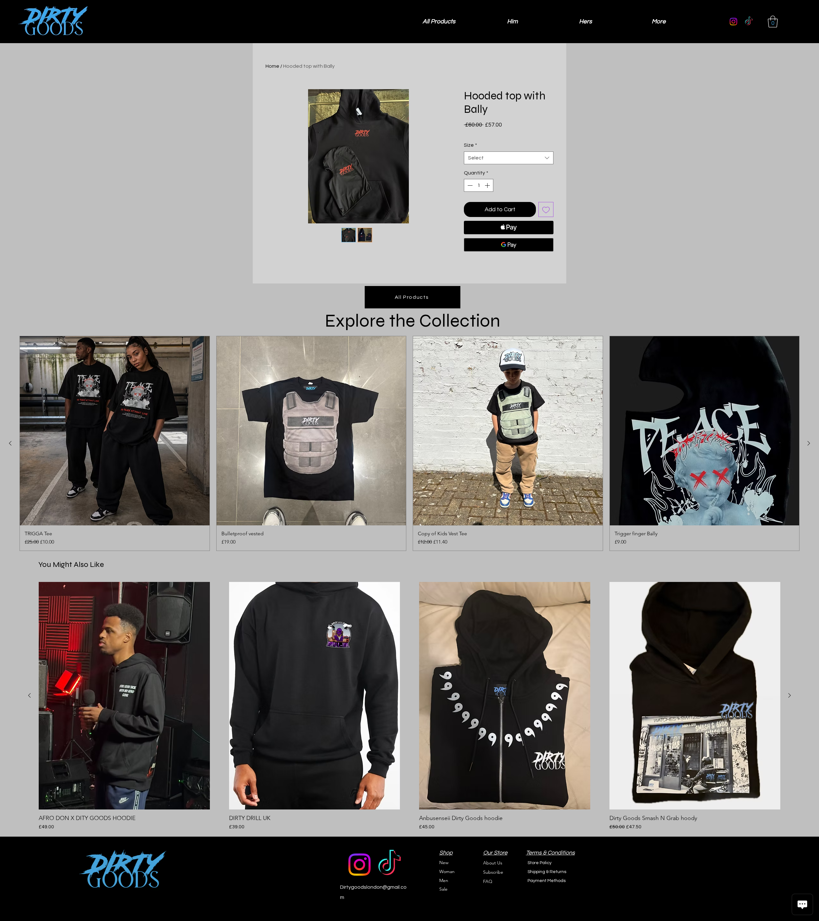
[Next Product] (809, 443)
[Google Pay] (508, 245)
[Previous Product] (10, 443)
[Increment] (487, 185)
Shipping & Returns (547, 872)
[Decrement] (469, 185)
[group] (409, 444)
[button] (773, 21)
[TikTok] (749, 22)
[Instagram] (733, 22)
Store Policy (540, 863)
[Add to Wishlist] (545, 209)
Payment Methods (547, 880)
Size (470, 145)
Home (272, 66)
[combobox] (508, 157)
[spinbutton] (478, 185)
